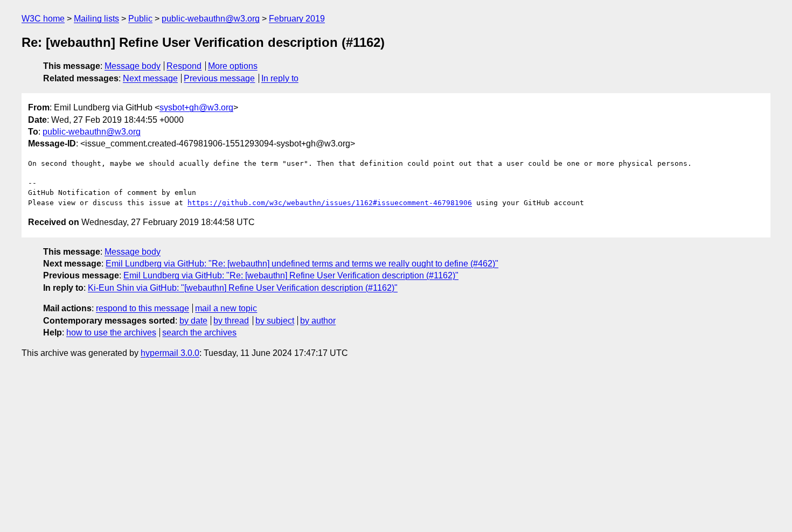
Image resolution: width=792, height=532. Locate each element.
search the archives (199, 332)
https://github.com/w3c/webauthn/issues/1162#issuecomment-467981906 (329, 203)
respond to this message (142, 308)
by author (318, 320)
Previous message (219, 78)
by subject (274, 320)
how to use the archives (111, 332)
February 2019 (297, 18)
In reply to (279, 78)
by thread (231, 320)
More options (233, 66)
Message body (133, 66)
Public (140, 18)
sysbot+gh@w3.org (196, 107)
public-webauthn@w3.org (211, 18)
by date (193, 320)
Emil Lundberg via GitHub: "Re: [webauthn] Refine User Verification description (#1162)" (290, 275)
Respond (184, 66)
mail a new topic (226, 308)
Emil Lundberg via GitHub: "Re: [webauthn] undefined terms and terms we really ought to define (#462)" (302, 263)
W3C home (43, 18)
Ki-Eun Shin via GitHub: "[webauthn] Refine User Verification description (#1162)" (243, 287)
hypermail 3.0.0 (170, 353)
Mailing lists (96, 18)
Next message (150, 78)
